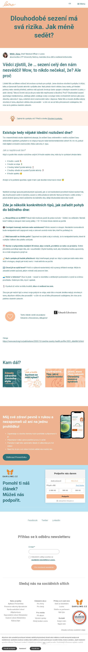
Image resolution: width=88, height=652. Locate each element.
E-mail (32, 547)
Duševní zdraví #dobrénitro (16, 618)
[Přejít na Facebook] (33, 591)
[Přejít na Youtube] (48, 591)
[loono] (9, 4)
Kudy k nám (61, 621)
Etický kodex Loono (40, 621)
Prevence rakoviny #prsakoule (15, 607)
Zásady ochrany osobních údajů (73, 630)
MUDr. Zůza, (15, 54)
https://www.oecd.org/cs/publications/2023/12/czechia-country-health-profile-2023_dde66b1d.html (43, 341)
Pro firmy (40, 604)
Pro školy (40, 607)
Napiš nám (62, 624)
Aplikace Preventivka (15, 604)
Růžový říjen (15, 621)
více (44, 643)
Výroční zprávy (40, 618)
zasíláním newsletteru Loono (43, 560)
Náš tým (62, 612)
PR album (40, 615)
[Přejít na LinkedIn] (55, 591)
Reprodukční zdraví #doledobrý (15, 615)
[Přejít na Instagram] (40, 591)
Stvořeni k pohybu (55, 118)
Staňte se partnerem (61, 609)
